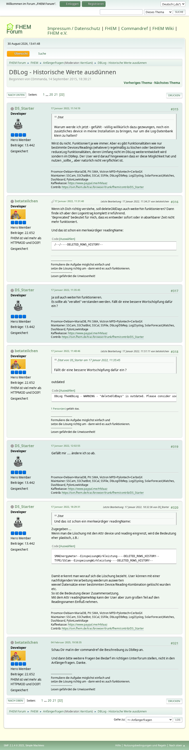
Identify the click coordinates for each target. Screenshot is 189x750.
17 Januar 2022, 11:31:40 (69, 201)
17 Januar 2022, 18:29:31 (65, 506)
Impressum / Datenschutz (73, 28)
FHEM (111, 28)
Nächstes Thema (167, 83)
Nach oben (15, 700)
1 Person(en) (58, 408)
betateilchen (26, 201)
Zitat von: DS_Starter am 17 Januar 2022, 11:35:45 (89, 360)
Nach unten (16, 95)
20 (51, 94)
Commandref (134, 28)
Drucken (174, 95)
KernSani (86, 63)
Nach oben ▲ (177, 745)
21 (56, 94)
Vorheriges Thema (138, 83)
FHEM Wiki (163, 28)
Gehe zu (119, 719)
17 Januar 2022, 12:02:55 (65, 445)
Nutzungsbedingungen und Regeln (145, 745)
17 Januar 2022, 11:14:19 (65, 108)
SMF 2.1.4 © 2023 (14, 745)
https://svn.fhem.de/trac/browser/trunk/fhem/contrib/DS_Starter (103, 187)
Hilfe (118, 745)
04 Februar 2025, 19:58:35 (66, 642)
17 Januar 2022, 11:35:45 (65, 290)
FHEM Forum (18, 29)
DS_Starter (24, 108)
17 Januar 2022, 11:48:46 (65, 351)
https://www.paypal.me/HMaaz (87, 183)
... (47, 94)
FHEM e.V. (57, 33)
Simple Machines (34, 745)
